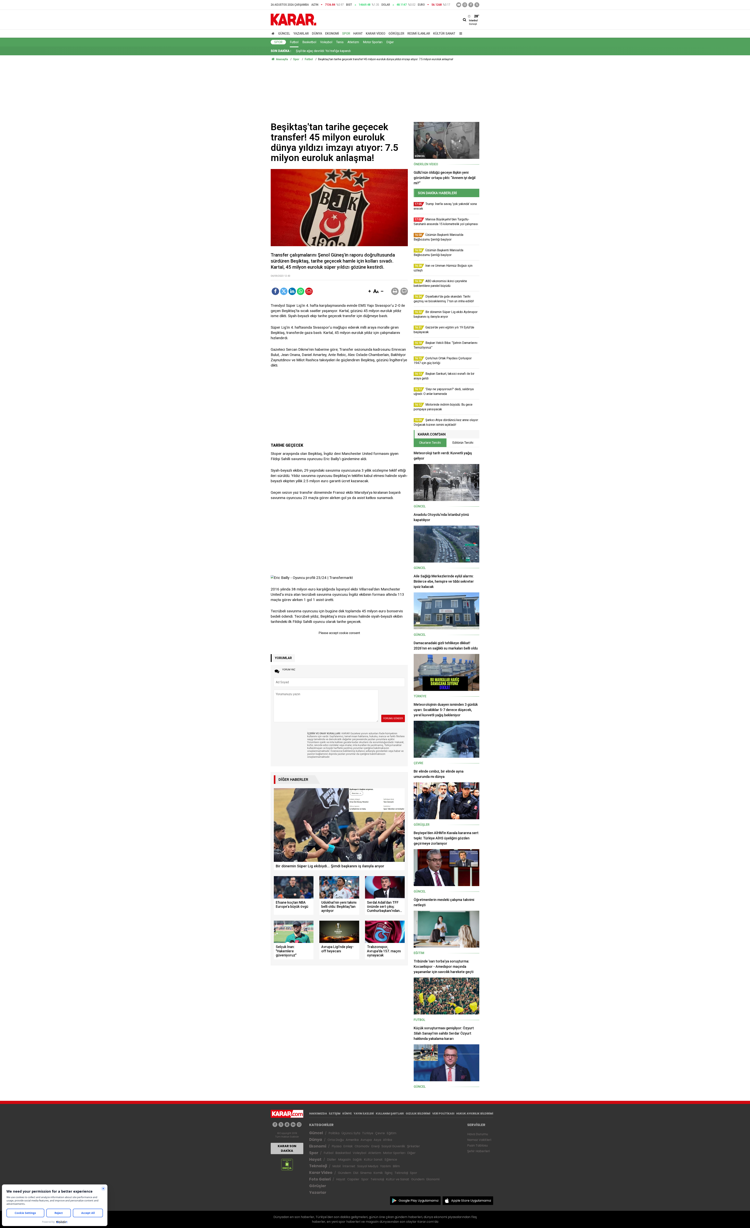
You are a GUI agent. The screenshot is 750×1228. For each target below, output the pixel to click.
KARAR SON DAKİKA (287, 1148)
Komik (378, 1173)
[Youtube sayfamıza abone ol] (287, 1124)
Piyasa (336, 1146)
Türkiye (367, 1133)
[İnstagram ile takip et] (464, 4)
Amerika (352, 1140)
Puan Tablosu (477, 1145)
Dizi (355, 1173)
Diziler (331, 1159)
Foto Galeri (320, 1179)
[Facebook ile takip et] (470, 4)
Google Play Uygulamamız (419, 1200)
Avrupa (366, 1140)
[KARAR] (293, 19)
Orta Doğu (336, 1140)
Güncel (284, 33)
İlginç (389, 1173)
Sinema (365, 1173)
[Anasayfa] (274, 34)
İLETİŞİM (334, 1113)
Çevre (380, 1133)
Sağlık (357, 1159)
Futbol (294, 42)
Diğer (390, 42)
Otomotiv (362, 1146)
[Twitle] (284, 291)
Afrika (387, 1140)
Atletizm (353, 42)
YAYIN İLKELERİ (364, 1113)
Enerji (375, 1146)
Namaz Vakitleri (479, 1140)
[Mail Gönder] (309, 291)
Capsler (353, 1179)
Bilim (396, 1166)
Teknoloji (318, 1166)
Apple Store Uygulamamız (471, 1200)
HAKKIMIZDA (318, 1113)
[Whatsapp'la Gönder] (300, 291)
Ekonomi (332, 33)
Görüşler (396, 33)
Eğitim (391, 1133)
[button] (369, 291)
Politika (334, 1133)
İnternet (349, 1166)
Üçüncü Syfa (350, 1133)
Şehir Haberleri (478, 1151)
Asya (377, 1140)
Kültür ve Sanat (397, 1179)
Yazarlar (301, 33)
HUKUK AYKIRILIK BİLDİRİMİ (474, 1113)
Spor (346, 33)
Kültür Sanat (444, 33)
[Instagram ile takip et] (299, 1124)
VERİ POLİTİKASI (443, 1113)
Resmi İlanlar (418, 33)
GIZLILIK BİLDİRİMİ (418, 1113)
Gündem (344, 1173)
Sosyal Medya (367, 1166)
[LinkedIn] (292, 291)
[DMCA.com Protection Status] (287, 1164)
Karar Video (375, 33)
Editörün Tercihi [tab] (462, 443)
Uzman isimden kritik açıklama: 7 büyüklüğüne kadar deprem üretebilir (343, 51)
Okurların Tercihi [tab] (430, 443)
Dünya (317, 33)
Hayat (358, 33)
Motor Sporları (372, 42)
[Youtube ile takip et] (458, 4)
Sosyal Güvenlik (393, 1146)
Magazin (344, 1159)
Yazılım (385, 1166)
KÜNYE (347, 1113)
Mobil (336, 1166)
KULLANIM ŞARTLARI (390, 1113)
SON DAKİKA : (281, 51)
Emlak (348, 1146)
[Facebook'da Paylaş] (275, 291)
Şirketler (413, 1146)
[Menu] (460, 34)
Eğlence (391, 1159)
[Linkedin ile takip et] (293, 1124)
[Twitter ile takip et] (476, 4)
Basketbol (309, 42)
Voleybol (326, 42)
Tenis (340, 42)
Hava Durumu (477, 1134)
